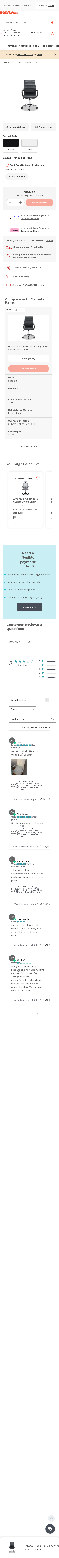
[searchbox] (26, 700)
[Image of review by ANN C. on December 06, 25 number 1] (19, 767)
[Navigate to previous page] (21, 1013)
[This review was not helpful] (47, 799)
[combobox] (22, 709)
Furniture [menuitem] (12, 45)
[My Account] (52, 34)
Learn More (29, 607)
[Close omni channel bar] (55, 54)
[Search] (52, 22)
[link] (33, 1549)
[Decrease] (9, 202)
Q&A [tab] (27, 642)
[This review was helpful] (41, 799)
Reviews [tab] (14, 642)
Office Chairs (9, 62)
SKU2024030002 (28, 62)
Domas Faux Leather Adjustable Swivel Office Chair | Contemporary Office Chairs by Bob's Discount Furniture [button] (29, 785)
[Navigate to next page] (38, 1013)
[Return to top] (51, 1518)
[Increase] (20, 202)
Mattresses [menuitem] (25, 45)
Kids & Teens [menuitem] (39, 45)
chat (42, 285)
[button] (39, 54)
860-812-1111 (30, 285)
